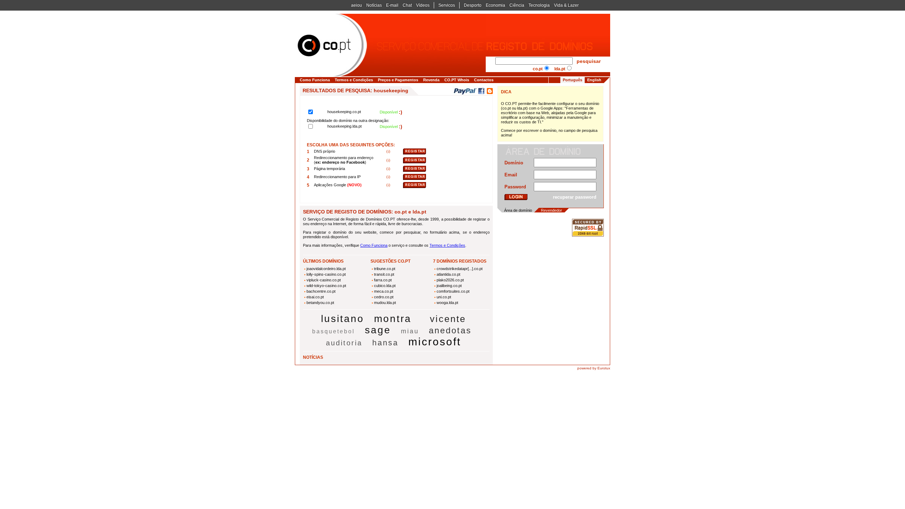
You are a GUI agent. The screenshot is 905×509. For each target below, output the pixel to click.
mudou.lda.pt (385, 302)
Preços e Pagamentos (398, 80)
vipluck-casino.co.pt (323, 280)
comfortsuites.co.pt (453, 291)
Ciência (516, 5)
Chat (407, 5)
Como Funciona (315, 80)
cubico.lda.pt (385, 285)
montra (392, 318)
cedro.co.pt (383, 297)
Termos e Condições (354, 80)
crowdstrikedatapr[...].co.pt (460, 269)
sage (378, 329)
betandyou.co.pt (320, 302)
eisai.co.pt (315, 297)
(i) (388, 151)
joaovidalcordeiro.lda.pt (326, 269)
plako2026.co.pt (450, 280)
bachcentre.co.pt (320, 291)
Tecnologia (539, 5)
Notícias (374, 5)
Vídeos (423, 5)
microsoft (434, 341)
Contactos (484, 80)
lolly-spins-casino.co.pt (326, 274)
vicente (448, 319)
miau (410, 331)
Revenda (431, 80)
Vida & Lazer (566, 5)
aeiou (356, 5)
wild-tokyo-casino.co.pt (326, 285)
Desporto (472, 5)
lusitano (342, 318)
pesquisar (589, 61)
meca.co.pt (383, 291)
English (594, 80)
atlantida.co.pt (448, 274)
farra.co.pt (383, 280)
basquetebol (333, 331)
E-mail (392, 5)
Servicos (446, 5)
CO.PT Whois (456, 80)
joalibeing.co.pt (449, 285)
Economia (495, 5)
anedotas (450, 330)
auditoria (344, 343)
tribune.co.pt (384, 269)
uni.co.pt (444, 297)
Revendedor (551, 210)
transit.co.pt (384, 274)
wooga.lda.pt (447, 302)
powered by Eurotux (593, 368)
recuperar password (574, 197)
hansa (385, 342)
